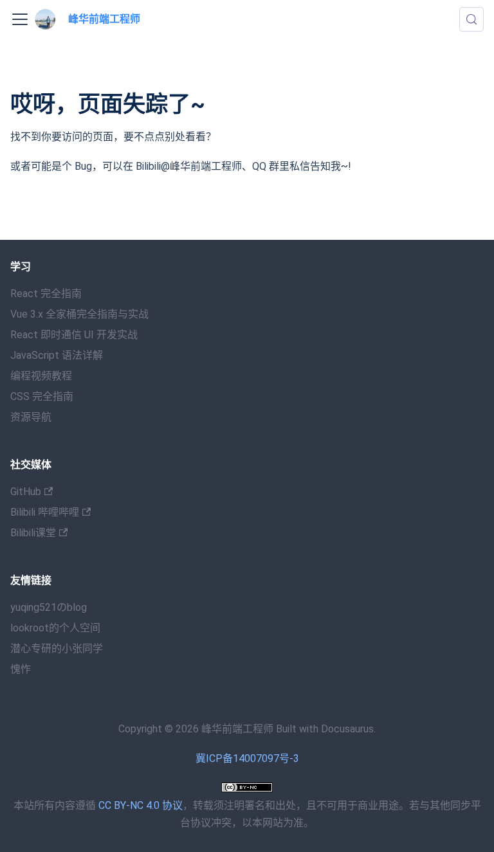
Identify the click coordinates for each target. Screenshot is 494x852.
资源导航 (30, 417)
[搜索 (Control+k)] (471, 19)
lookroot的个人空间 (55, 628)
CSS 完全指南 (41, 396)
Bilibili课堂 (33, 533)
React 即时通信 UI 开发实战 (74, 335)
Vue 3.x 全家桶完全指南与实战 (79, 314)
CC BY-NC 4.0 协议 (140, 805)
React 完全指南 (46, 293)
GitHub (25, 491)
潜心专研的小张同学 (56, 648)
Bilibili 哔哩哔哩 (44, 512)
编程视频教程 (41, 376)
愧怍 (20, 669)
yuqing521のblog (48, 607)
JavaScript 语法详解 (56, 355)
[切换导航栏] (20, 19)
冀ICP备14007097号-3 (247, 758)
